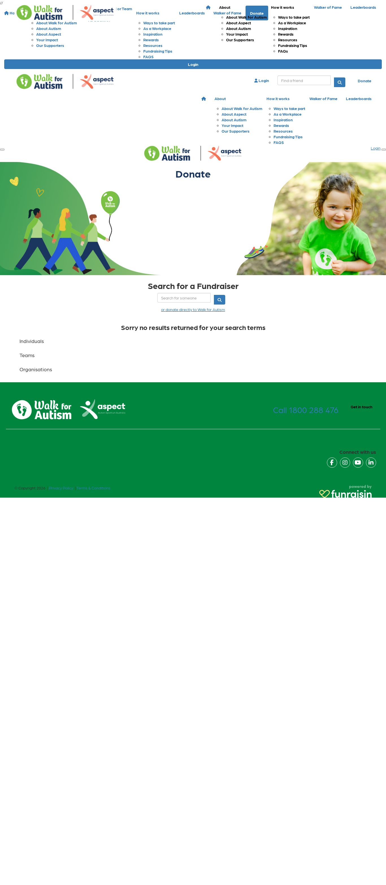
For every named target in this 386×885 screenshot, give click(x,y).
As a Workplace (292, 22)
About (224, 7)
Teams (26, 355)
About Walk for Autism (246, 17)
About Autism (238, 28)
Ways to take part (294, 17)
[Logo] (65, 12)
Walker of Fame (328, 7)
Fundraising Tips (292, 45)
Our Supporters (240, 39)
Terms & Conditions (93, 487)
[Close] (383, 149)
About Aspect (238, 22)
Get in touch (361, 406)
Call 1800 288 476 (306, 409)
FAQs (283, 51)
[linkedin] (371, 462)
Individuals (31, 341)
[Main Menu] (2, 149)
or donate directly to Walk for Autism (193, 309)
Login (193, 64)
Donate (364, 80)
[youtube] (358, 462)
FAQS (148, 56)
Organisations (35, 369)
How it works (282, 7)
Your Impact (237, 34)
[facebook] (332, 462)
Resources (287, 39)
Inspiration (287, 28)
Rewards (286, 34)
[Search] (339, 82)
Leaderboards (363, 7)
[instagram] (345, 462)
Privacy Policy (61, 487)
